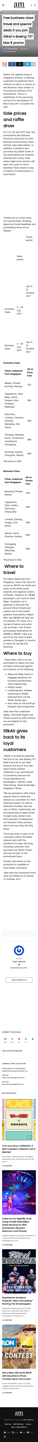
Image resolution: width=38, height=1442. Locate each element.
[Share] (12, 64)
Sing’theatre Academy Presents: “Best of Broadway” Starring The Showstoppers (17, 1300)
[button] (3, 5)
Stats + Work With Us (19, 1427)
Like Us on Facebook (12, 1051)
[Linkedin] (27, 64)
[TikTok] (32, 1040)
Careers (28, 1424)
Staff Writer (19, 962)
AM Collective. (28, 1420)
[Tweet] (19, 64)
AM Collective (18, 1424)
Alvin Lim (8, 1424)
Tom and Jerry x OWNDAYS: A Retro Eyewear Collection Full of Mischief (18, 1149)
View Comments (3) (19, 980)
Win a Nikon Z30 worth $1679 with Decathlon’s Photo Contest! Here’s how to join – (17, 1375)
